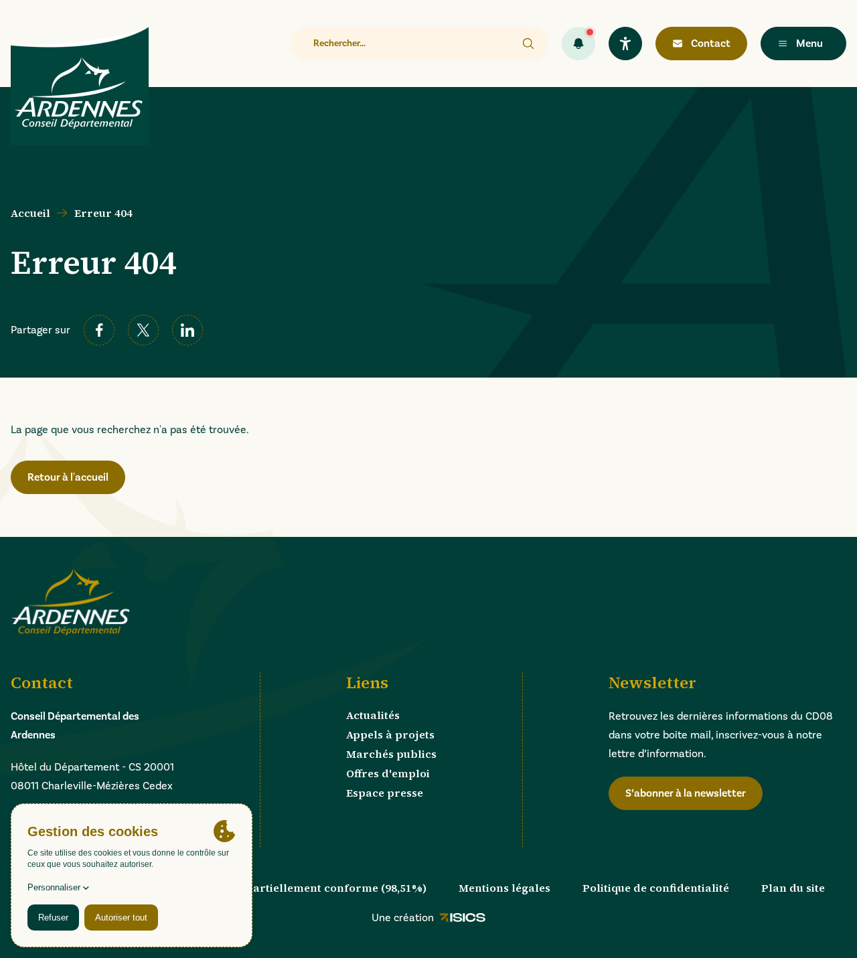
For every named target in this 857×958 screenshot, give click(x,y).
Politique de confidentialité (655, 887)
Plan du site (793, 887)
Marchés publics (391, 753)
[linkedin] (187, 330)
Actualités (373, 715)
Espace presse (384, 792)
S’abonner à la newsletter (685, 793)
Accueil (30, 213)
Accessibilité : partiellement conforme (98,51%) (298, 887)
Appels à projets (390, 734)
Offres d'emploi (388, 773)
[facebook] (99, 330)
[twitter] (143, 330)
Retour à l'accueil (67, 477)
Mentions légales (504, 887)
